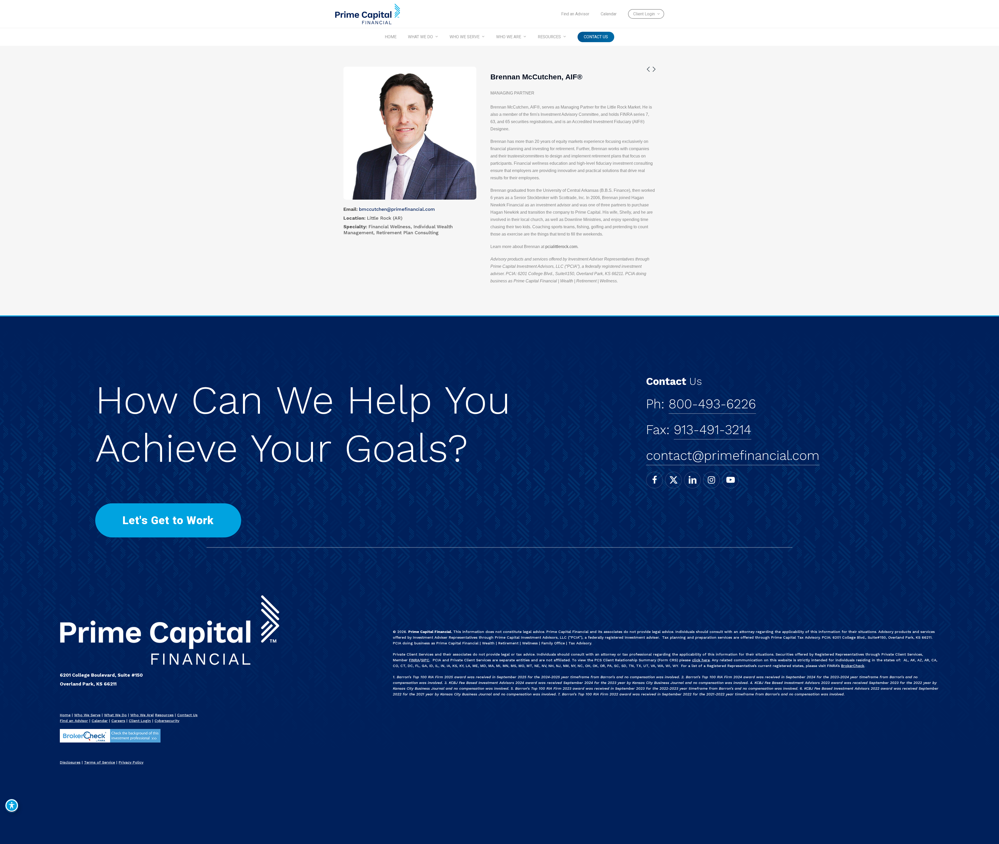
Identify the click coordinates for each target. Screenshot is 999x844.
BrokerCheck (852, 666)
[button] (168, 520)
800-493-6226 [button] (712, 403)
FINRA (414, 660)
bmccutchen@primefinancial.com (397, 209)
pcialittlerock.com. (561, 246)
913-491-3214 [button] (712, 429)
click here (701, 660)
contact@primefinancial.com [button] (732, 455)
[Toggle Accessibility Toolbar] (11, 805)
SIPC (425, 660)
